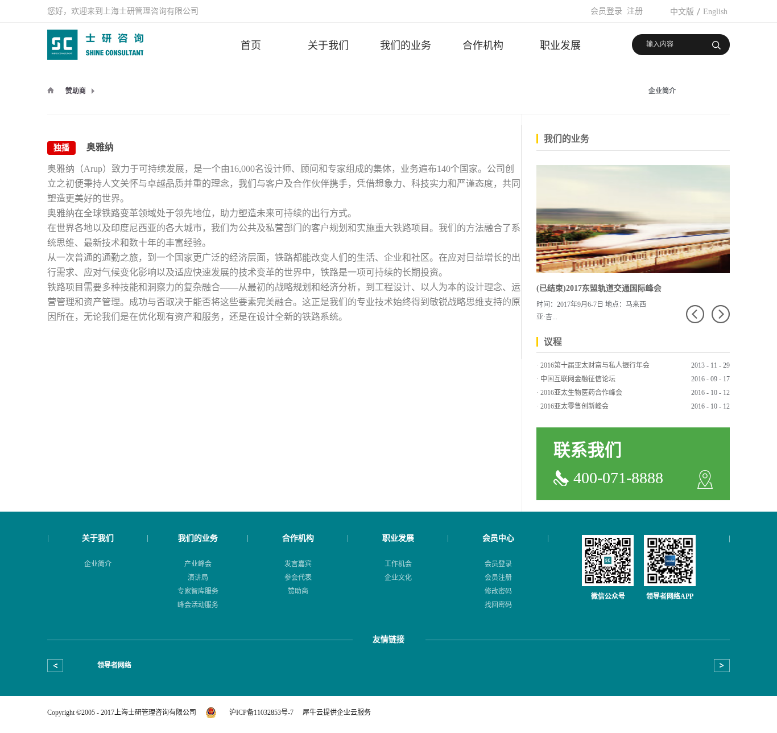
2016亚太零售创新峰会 (574, 406)
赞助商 (75, 91)
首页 (251, 45)
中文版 (682, 11)
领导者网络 (114, 665)
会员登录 (606, 11)
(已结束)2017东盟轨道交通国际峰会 (599, 288)
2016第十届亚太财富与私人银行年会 (595, 365)
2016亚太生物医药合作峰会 (581, 393)
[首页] (50, 90)
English (715, 11)
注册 (635, 11)
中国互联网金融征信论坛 (577, 379)
